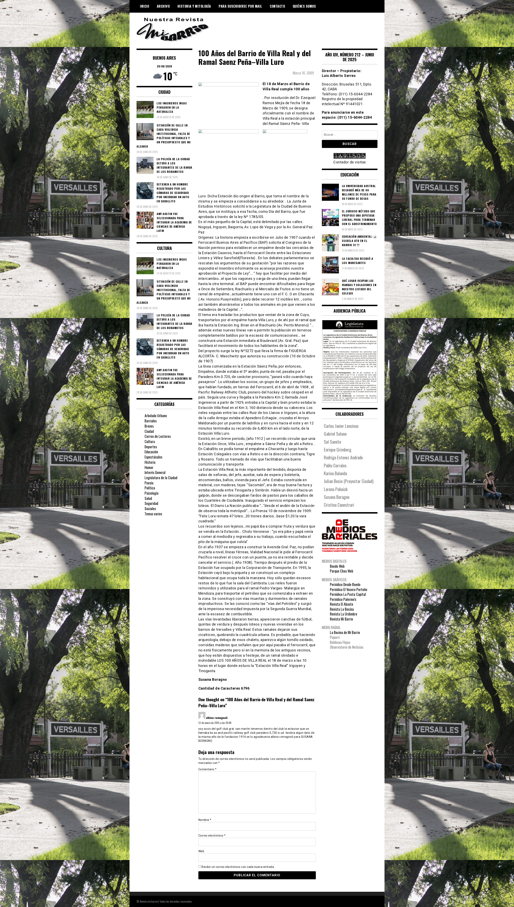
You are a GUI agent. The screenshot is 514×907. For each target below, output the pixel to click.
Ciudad (149, 431)
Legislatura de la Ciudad (161, 477)
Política (150, 487)
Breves (149, 426)
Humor (149, 467)
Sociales (150, 508)
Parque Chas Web (341, 571)
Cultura (150, 441)
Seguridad (151, 503)
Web (201, 851)
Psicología (151, 493)
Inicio (144, 6)
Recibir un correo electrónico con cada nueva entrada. (238, 866)
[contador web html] (350, 156)
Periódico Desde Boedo (345, 584)
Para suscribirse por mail (240, 6)
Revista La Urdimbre (343, 614)
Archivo (163, 6)
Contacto (277, 6)
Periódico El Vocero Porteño (348, 589)
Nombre (204, 819)
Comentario (207, 769)
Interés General (155, 472)
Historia (150, 462)
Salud (148, 498)
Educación (151, 451)
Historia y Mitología (194, 6)
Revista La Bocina (342, 609)
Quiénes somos (304, 6)
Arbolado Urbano (156, 415)
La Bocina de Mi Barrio (345, 632)
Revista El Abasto (341, 604)
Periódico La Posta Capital (348, 594)
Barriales (151, 420)
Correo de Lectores (158, 436)
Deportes (151, 446)
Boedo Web (337, 566)
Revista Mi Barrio (341, 619)
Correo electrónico (212, 835)
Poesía (149, 482)
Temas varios (153, 513)
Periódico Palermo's (343, 599)
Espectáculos (153, 457)
